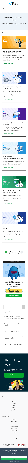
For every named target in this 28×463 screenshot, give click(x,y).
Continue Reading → (8, 63)
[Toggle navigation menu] (3, 8)
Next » (21, 252)
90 (15, 252)
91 (18, 252)
